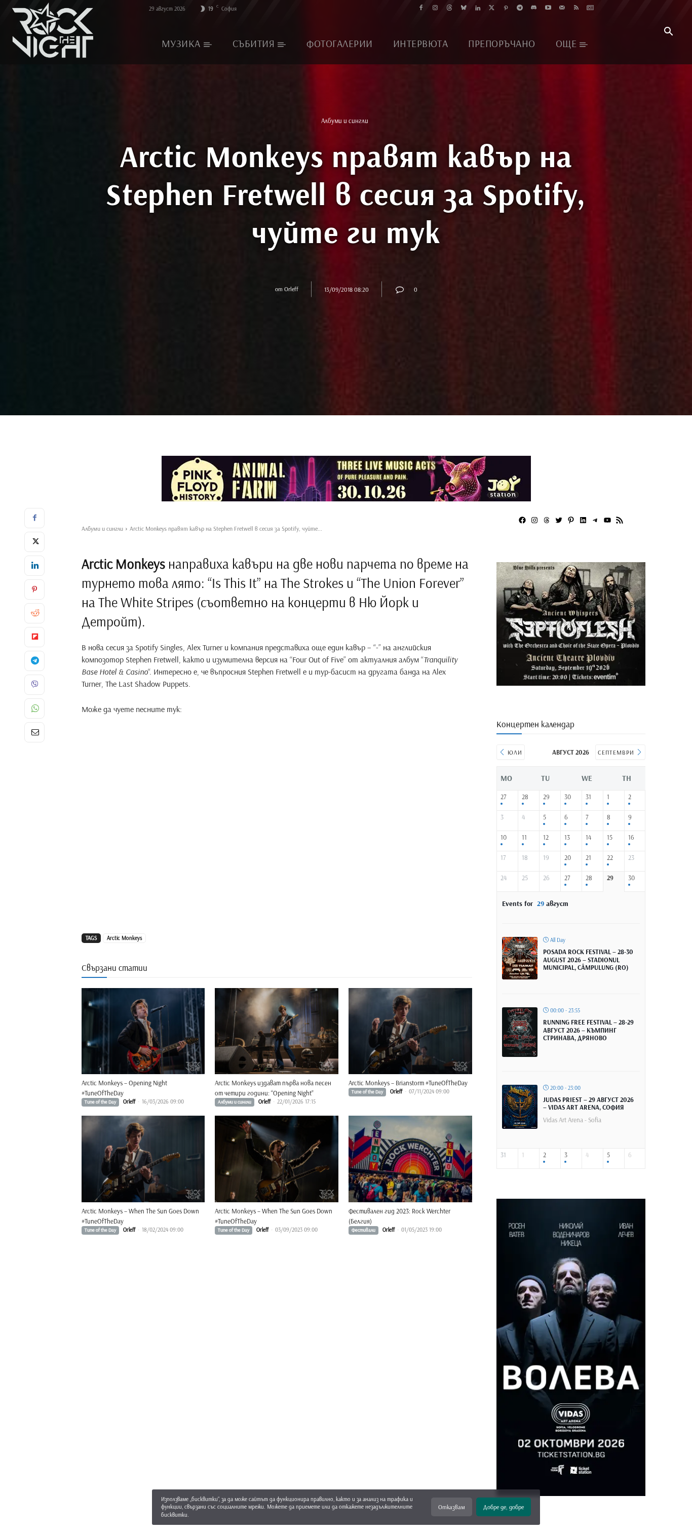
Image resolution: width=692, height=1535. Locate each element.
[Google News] (590, 8)
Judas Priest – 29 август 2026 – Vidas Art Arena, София (588, 1103)
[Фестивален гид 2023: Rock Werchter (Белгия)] (410, 1159)
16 (631, 837)
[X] (34, 542)
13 (567, 837)
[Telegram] (520, 8)
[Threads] (449, 8)
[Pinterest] (506, 8)
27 (503, 797)
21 (588, 857)
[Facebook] (421, 8)
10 (504, 837)
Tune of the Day (100, 1101)
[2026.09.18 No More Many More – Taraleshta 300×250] (570, 682)
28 (525, 797)
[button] (668, 32)
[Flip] (34, 637)
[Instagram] (435, 8)
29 (546, 797)
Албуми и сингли (344, 120)
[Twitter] (491, 8)
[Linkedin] (477, 8)
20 (567, 857)
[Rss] (576, 8)
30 (567, 797)
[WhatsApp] (34, 708)
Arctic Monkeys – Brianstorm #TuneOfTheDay (408, 1083)
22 (610, 857)
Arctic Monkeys (124, 937)
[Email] (34, 732)
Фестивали (363, 1230)
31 (588, 797)
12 (546, 837)
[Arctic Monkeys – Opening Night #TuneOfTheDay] (143, 1031)
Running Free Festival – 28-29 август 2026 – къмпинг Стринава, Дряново (588, 1030)
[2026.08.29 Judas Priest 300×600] (570, 1492)
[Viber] (34, 685)
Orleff (291, 289)
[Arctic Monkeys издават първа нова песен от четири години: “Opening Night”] (276, 1031)
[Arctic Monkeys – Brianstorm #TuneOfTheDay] (410, 1031)
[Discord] (534, 8)
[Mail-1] (562, 8)
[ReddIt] (34, 613)
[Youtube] (548, 8)
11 (524, 837)
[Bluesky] (463, 8)
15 (609, 837)
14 (588, 837)
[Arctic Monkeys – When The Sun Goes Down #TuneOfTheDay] (143, 1159)
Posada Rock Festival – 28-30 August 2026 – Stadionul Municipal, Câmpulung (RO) (588, 959)
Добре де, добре (503, 1507)
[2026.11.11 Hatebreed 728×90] (346, 478)
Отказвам (451, 1507)
